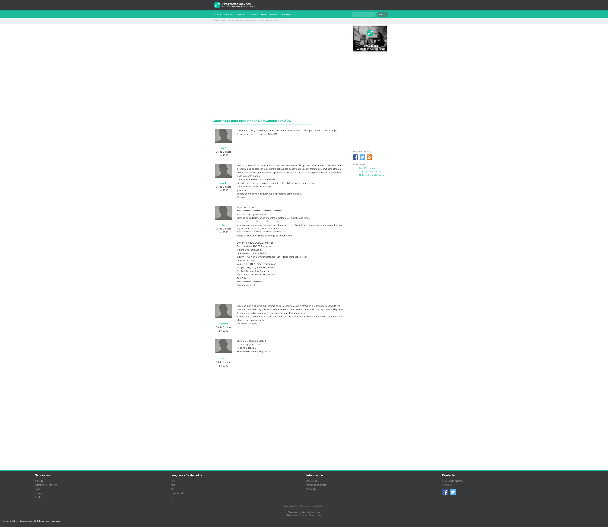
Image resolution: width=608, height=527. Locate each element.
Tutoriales (242, 14)
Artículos (228, 14)
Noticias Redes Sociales (371, 175)
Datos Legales (313, 480)
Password (303, 515)
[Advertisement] (279, 48)
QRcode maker (315, 515)
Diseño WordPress (291, 506)
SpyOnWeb (319, 506)
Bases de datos (178, 492)
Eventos (274, 14)
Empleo (286, 14)
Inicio (218, 14)
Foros (264, 14)
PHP (173, 480)
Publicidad (311, 488)
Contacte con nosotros (452, 480)
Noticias (253, 14)
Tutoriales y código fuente (47, 484)
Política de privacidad (316, 484)
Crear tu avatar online (370, 171)
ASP (173, 488)
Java (173, 484)
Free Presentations (368, 168)
